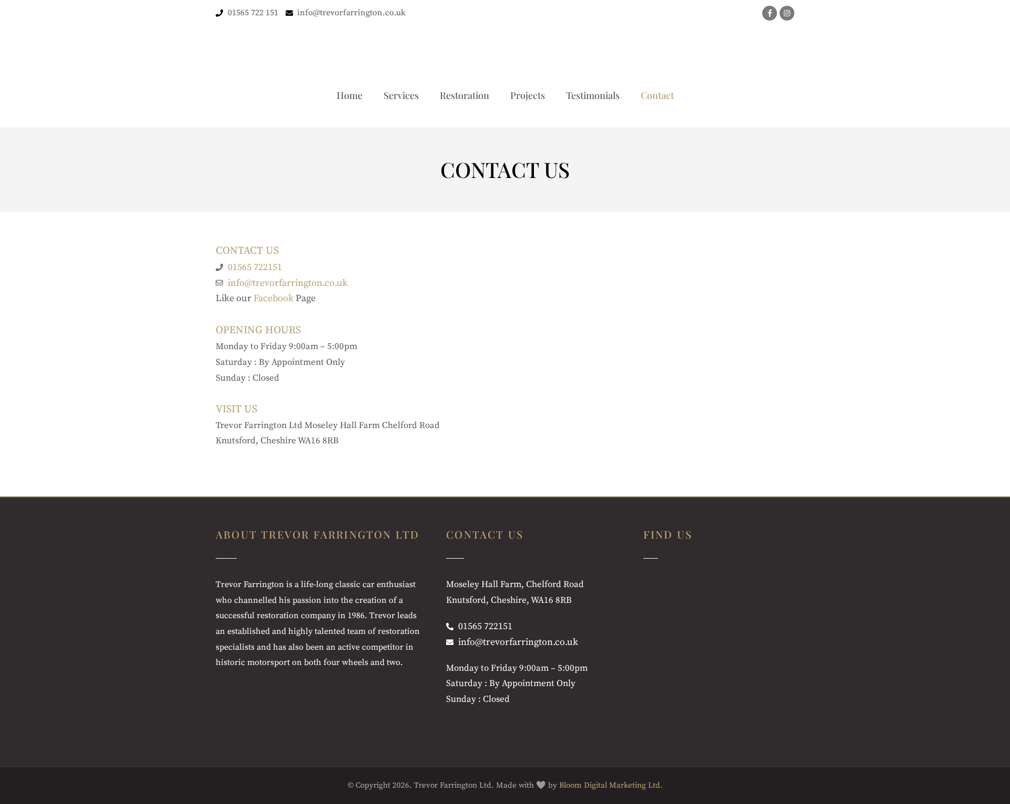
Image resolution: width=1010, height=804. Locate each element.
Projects (527, 95)
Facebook (274, 298)
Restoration (464, 95)
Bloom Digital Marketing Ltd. (611, 785)
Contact (657, 95)
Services (401, 95)
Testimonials (593, 95)
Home (349, 95)
